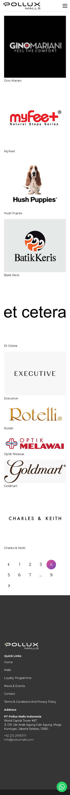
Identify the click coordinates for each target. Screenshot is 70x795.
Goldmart (10, 486)
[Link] (21, 6)
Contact (9, 694)
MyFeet (9, 151)
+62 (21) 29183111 (15, 735)
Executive (11, 398)
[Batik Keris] (35, 245)
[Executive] (35, 373)
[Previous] (9, 564)
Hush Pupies (13, 213)
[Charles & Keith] (35, 518)
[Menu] (64, 6)
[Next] (9, 586)
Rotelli (8, 428)
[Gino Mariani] (35, 47)
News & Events (14, 686)
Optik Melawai (14, 454)
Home (8, 662)
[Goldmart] (35, 471)
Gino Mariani (12, 80)
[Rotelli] (35, 414)
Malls (7, 670)
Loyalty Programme (18, 678)
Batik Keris (11, 275)
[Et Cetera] (35, 312)
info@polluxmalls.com (19, 739)
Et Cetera (11, 346)
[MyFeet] (35, 117)
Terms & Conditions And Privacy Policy (30, 701)
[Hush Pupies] (35, 183)
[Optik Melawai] (35, 442)
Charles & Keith (14, 548)
